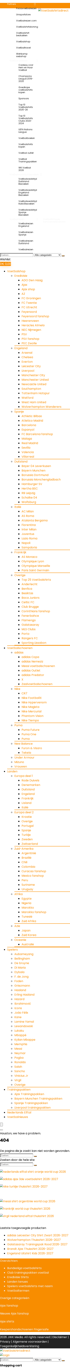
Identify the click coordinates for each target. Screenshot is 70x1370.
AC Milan (28, 511)
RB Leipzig (28, 493)
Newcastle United (34, 384)
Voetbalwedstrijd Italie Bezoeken (27, 202)
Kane (18, 1017)
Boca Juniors (30, 598)
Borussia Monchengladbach (41, 479)
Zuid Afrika (29, 921)
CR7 (24, 693)
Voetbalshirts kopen (25, 145)
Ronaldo (20, 1062)
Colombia (28, 867)
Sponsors (23, 98)
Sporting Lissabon (34, 643)
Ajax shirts (7, 1321)
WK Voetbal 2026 (24, 169)
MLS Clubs (29, 629)
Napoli (26, 543)
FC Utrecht (29, 307)
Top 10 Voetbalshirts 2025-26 (25, 107)
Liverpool (28, 371)
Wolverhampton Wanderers (41, 407)
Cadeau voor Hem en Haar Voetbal (25, 67)
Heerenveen (30, 321)
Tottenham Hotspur (36, 393)
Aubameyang (23, 954)
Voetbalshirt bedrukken (22, 34)
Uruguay (27, 889)
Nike (17, 689)
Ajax (24, 285)
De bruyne (21, 963)
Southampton (31, 389)
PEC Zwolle (29, 343)
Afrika (18, 894)
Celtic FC (28, 602)
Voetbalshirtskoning (26, 26)
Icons (18, 1008)
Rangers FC (30, 638)
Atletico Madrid (32, 421)
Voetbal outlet (26, 152)
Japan (26, 930)
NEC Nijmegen (31, 330)
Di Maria (20, 968)
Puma (18, 725)
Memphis (20, 1044)
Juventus (28, 534)
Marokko (28, 908)
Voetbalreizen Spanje (25, 233)
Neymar (20, 1053)
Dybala (19, 972)
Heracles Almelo (33, 325)
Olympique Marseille (36, 566)
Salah (18, 1067)
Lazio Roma (29, 538)
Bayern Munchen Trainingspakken (38, 1099)
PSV (24, 334)
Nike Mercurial (31, 711)
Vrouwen (20, 766)
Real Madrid (30, 443)
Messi (18, 1049)
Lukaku (19, 1031)
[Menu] (1, 1124)
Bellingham (22, 959)
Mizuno (19, 762)
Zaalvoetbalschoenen (37, 684)
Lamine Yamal (24, 1022)
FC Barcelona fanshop (37, 434)
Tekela (26, 753)
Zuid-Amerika (23, 849)
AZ (23, 294)
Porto (25, 634)
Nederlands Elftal (19, 1112)
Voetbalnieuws (17, 1117)
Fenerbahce (30, 616)
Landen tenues (17, 1282)
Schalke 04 (29, 497)
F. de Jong (21, 977)
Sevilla (26, 448)
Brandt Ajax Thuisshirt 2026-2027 (30, 1249)
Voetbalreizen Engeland (25, 225)
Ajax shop (28, 289)
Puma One (29, 734)
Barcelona (29, 425)
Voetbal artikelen (19, 60)
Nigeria (26, 903)
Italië (17, 507)
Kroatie (27, 817)
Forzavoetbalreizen (26, 8)
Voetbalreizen (17, 219)
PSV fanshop (30, 339)
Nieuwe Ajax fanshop (14, 1313)
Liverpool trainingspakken (32, 1108)
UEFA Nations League (25, 131)
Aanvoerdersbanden (54, 221)
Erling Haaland (24, 995)
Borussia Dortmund (35, 475)
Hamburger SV (32, 484)
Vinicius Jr (21, 1076)
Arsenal (27, 353)
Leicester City (31, 366)
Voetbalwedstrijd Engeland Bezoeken (27, 192)
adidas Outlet (31, 670)
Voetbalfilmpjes (51, 219)
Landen (12, 771)
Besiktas (27, 593)
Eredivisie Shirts (18, 1277)
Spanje (19, 412)
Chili (24, 862)
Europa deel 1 (23, 776)
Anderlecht (30, 584)
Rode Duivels (30, 780)
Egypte (27, 899)
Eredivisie (20, 276)
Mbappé (20, 1035)
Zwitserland (30, 844)
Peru (25, 880)
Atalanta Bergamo (35, 520)
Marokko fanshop (34, 912)
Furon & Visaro (32, 748)
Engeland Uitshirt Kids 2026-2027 (30, 1253)
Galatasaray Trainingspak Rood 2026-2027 (37, 1244)
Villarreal (28, 457)
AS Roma (28, 516)
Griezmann (22, 986)
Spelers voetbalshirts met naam (30, 1286)
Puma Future (30, 730)
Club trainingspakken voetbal (28, 1273)
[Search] (1, 1129)
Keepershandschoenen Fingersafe (24, 1329)
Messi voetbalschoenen (38, 666)
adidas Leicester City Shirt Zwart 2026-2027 (37, 1235)
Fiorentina (29, 525)
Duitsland (20, 461)
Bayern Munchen (33, 470)
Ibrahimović (22, 1004)
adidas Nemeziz (32, 661)
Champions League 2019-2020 (25, 79)
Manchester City (33, 375)
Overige (19, 575)
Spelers (12, 950)
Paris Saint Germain (35, 570)
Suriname (28, 885)
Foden (18, 981)
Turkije (26, 835)
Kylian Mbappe (24, 1040)
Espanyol (28, 430)
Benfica (27, 589)
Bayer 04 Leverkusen (36, 466)
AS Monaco (29, 557)
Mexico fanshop (33, 876)
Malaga (27, 439)
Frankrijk (20, 552)
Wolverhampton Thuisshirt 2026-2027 (34, 1240)
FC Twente (29, 303)
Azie (17, 926)
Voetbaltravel (23, 47)
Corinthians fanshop (36, 611)
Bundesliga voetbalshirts (24, 1268)
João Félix (21, 1013)
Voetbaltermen (18, 1291)
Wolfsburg (29, 502)
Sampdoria (29, 547)
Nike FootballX (32, 698)
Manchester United (35, 380)
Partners (11, 4)
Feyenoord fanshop (35, 316)
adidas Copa (30, 657)
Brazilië (26, 858)
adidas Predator (33, 675)
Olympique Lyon (33, 561)
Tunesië (27, 917)
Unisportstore (23, 14)
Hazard (19, 999)
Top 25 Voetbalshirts (36, 580)
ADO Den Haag (32, 280)
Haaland (20, 990)
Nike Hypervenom (34, 702)
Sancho (19, 1071)
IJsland (26, 803)
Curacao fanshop (34, 871)
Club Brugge (30, 607)
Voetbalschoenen (19, 648)
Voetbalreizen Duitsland (25, 242)
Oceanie (20, 940)
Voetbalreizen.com (26, 20)
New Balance (23, 744)
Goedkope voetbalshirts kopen (25, 90)
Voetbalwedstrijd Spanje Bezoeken (27, 212)
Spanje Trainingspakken (31, 1103)
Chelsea (27, 357)
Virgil (17, 1080)
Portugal (28, 826)
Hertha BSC (30, 488)
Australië (28, 944)
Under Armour (24, 757)
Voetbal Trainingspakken (27, 160)
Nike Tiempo (30, 720)
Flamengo (29, 620)
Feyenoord (29, 312)
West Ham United (34, 402)
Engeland (20, 348)
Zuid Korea (29, 935)
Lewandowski (23, 1026)
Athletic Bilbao (32, 416)
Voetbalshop (23, 41)
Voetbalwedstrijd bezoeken (24, 174)
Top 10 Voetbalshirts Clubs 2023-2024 (25, 119)
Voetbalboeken (26, 138)
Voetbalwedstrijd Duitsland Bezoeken (27, 181)
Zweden (27, 839)
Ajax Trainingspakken (29, 1094)
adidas (19, 652)
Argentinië (29, 853)
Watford (27, 398)
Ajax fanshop (9, 1306)
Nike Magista (30, 707)
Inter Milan (29, 529)
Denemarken (31, 785)
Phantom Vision (32, 716)
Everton (27, 362)
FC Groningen (31, 298)
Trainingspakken (19, 1089)
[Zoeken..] (63, 255)
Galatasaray (30, 625)
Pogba (19, 1058)
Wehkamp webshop (21, 55)
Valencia (28, 452)
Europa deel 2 (24, 812)
